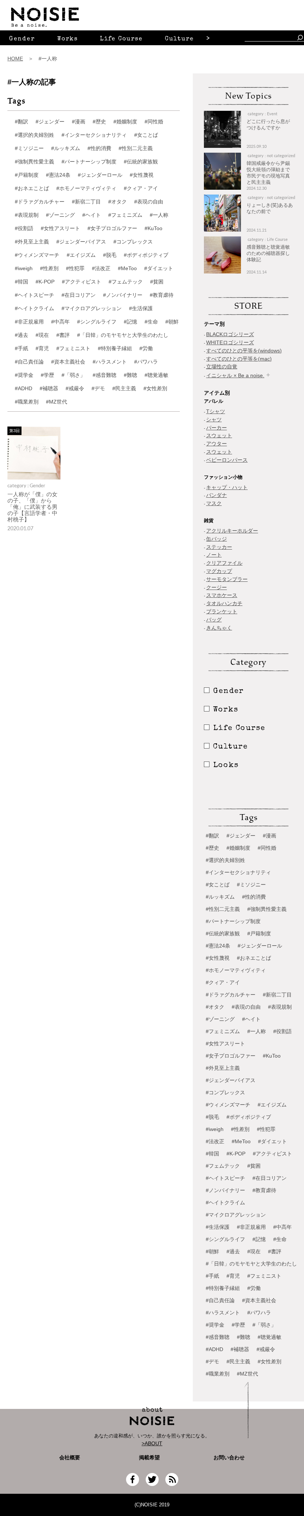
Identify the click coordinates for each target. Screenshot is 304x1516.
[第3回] (33, 477)
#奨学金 (24, 375)
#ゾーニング (60, 215)
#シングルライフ (96, 322)
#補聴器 (49, 388)
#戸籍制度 (27, 175)
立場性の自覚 (221, 366)
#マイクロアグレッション (92, 308)
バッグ (214, 620)
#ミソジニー (29, 148)
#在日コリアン (79, 295)
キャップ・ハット (227, 487)
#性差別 (49, 268)
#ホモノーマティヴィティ (86, 188)
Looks (226, 765)
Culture (179, 39)
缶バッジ (216, 539)
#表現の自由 (148, 202)
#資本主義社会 (68, 362)
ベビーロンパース (227, 460)
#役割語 (24, 228)
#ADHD (23, 388)
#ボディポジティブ (146, 255)
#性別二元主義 (136, 148)
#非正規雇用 (29, 322)
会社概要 (69, 1457)
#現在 (42, 335)
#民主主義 (124, 388)
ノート (214, 555)
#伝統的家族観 (141, 162)
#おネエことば (32, 188)
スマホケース (221, 595)
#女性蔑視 (141, 175)
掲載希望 (147, 1457)
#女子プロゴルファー (112, 228)
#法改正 (101, 268)
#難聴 (130, 375)
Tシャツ (215, 411)
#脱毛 (109, 255)
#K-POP (45, 282)
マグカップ (219, 571)
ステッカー (219, 547)
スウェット (219, 435)
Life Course (121, 39)
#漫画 (78, 122)
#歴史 (99, 122)
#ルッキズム (65, 148)
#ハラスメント (110, 362)
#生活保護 (141, 308)
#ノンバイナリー (122, 295)
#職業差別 (27, 402)
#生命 (151, 322)
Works (67, 39)
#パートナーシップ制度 (89, 162)
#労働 (146, 348)
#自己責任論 (29, 362)
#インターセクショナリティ (94, 135)
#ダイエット (158, 268)
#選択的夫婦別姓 (34, 135)
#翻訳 (21, 122)
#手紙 (21, 348)
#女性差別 (155, 388)
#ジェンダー (50, 122)
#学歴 (47, 375)
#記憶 (130, 322)
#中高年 (60, 322)
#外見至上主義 (32, 242)
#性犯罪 (75, 268)
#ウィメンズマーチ (37, 255)
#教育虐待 (162, 295)
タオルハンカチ (224, 603)
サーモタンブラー (227, 579)
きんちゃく (219, 628)
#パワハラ (146, 362)
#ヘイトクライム (34, 308)
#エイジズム (81, 255)
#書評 (63, 335)
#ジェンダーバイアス (81, 242)
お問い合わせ (229, 1457)
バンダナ (216, 495)
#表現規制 (27, 215)
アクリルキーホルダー (232, 531)
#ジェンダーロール (100, 175)
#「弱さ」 (73, 375)
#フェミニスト (73, 348)
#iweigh (24, 268)
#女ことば (146, 135)
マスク (214, 503)
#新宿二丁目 (86, 202)
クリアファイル (224, 563)
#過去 (21, 335)
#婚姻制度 (125, 122)
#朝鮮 (172, 322)
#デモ (98, 388)
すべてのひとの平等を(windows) (244, 351)
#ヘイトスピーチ (34, 295)
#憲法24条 (58, 175)
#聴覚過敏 (156, 375)
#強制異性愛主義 (34, 162)
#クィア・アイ (141, 188)
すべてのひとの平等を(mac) (239, 359)
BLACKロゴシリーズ (230, 334)
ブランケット (221, 611)
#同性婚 (154, 122)
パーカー (216, 428)
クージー (216, 587)
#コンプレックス (133, 242)
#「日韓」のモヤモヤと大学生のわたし (122, 335)
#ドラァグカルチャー (40, 202)
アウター (216, 444)
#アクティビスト (81, 282)
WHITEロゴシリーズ (230, 342)
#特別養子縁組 (115, 348)
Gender (22, 39)
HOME (15, 59)
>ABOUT (152, 1443)
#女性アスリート (60, 228)
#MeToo (127, 268)
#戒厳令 (75, 388)
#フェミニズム (125, 215)
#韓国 (21, 282)
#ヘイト (91, 215)
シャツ (214, 419)
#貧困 (156, 282)
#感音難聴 (104, 375)
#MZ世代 (56, 402)
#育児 (42, 348)
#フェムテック (126, 282)
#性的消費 (99, 148)
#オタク (117, 202)
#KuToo (153, 228)
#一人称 (159, 215)
